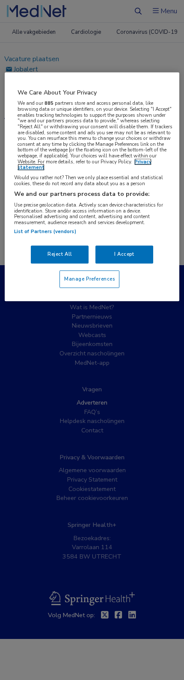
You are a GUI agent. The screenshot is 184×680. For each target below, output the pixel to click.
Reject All (59, 254)
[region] (92, 187)
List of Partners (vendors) (45, 231)
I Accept (124, 254)
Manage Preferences (89, 278)
